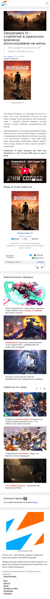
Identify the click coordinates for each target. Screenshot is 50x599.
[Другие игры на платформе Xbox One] (37, 258)
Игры (6, 581)
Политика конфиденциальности (13, 571)
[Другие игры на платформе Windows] (30, 255)
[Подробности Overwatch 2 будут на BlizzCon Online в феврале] (25, 443)
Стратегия (28, 236)
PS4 (25, 239)
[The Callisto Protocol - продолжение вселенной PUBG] (25, 475)
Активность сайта (11, 588)
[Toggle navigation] (47, 3)
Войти (35, 502)
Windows (16, 239)
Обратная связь (10, 576)
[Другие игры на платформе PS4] (38, 255)
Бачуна (10, 56)
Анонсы (7, 413)
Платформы (8, 591)
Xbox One (35, 239)
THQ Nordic (40, 262)
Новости (7, 583)
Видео (6, 586)
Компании (8, 593)
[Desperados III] (17, 83)
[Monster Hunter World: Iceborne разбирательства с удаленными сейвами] (25, 366)
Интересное (8, 371)
